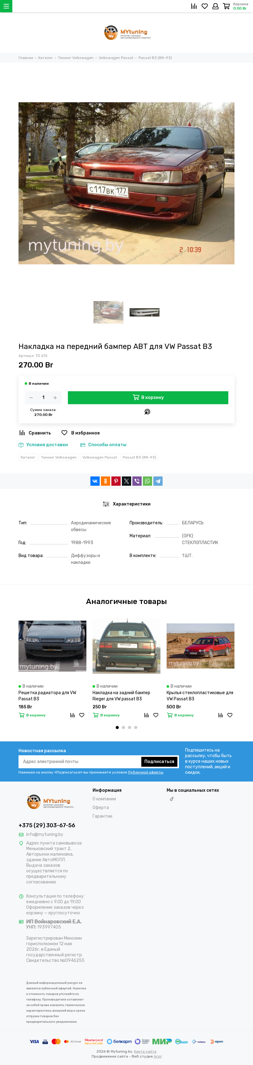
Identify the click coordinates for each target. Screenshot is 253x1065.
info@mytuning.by (44, 834)
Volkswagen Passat (99, 457)
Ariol (158, 1056)
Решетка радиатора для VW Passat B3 (47, 696)
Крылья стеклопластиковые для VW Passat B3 (200, 696)
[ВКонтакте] (95, 481)
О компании (104, 799)
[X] (126, 481)
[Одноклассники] (105, 481)
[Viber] (137, 481)
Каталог (28, 457)
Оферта (101, 807)
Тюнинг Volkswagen (59, 457)
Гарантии (102, 816)
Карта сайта (145, 1051)
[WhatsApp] (147, 481)
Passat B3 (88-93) (139, 457)
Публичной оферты (145, 772)
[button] (117, 727)
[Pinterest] (116, 481)
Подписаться (159, 761)
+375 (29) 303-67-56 (47, 825)
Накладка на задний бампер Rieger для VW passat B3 (121, 696)
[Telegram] (158, 481)
